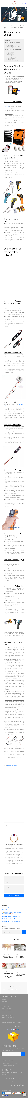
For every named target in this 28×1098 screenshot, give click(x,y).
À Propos (4, 999)
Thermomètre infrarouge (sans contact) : (12, 46)
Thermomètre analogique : (10, 58)
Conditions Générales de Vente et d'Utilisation (12, 1022)
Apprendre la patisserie (7, 1010)
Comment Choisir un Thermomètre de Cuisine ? (12, 43)
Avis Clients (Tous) (5, 1006)
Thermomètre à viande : (9, 52)
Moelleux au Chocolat (12, 765)
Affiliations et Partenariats (7, 1015)
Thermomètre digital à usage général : (12, 57)
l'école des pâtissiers (6, 1008)
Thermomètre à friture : (9, 55)
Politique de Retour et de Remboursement (11, 1020)
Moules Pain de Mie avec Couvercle (10, 919)
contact (13, 1081)
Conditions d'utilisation (7, 1013)
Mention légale (5, 1001)
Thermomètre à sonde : (9, 45)
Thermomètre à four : (9, 53)
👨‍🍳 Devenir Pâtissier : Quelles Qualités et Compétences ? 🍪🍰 (12, 912)
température (18, 308)
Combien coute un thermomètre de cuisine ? (14, 49)
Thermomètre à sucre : (9, 54)
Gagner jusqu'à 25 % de (16, 1072)
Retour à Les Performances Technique (14, 987)
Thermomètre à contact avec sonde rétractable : (14, 51)
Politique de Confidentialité (8, 1017)
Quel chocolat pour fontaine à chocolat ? (12, 916)
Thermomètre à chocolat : (10, 59)
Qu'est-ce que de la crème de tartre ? (11, 921)
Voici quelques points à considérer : (11, 60)
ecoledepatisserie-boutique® (9, 1090)
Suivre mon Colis (5, 1004)
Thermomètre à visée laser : (10, 47)
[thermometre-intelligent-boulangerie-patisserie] (14, 95)
